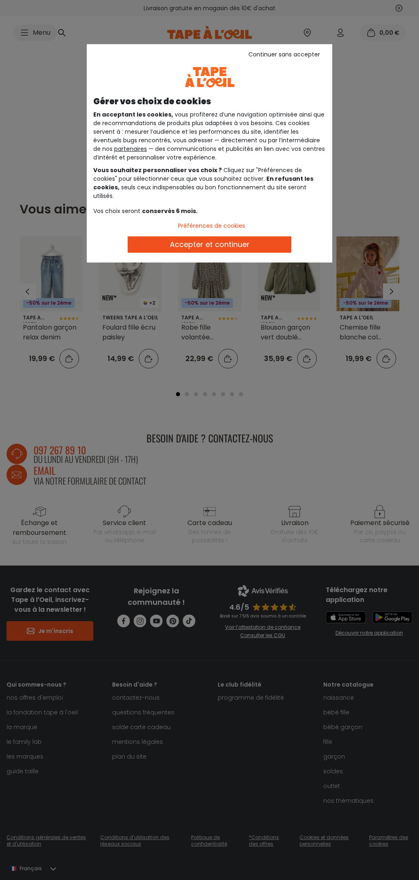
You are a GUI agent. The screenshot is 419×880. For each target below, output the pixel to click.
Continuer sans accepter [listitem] (284, 54)
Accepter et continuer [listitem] (210, 244)
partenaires (130, 149)
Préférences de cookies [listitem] (211, 226)
